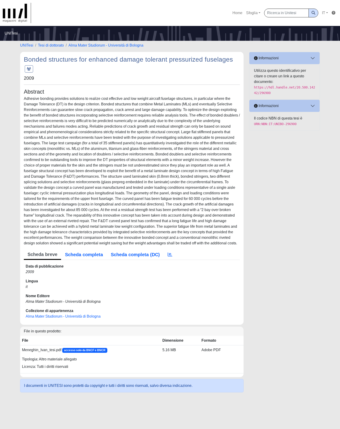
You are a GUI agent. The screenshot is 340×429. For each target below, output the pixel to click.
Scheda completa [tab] (84, 254)
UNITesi (26, 45)
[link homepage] (17, 13)
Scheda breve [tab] (42, 254)
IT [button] (323, 13)
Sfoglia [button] (252, 13)
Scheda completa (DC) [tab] (135, 254)
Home (237, 13)
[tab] (170, 254)
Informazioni (268, 58)
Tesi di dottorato (51, 45)
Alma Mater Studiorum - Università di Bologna (105, 45)
